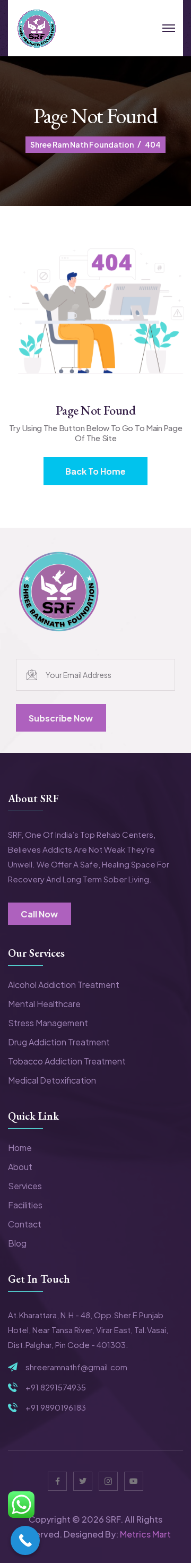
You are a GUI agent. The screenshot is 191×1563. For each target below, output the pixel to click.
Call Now (39, 914)
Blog (17, 1243)
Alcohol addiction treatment (63, 984)
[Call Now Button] (25, 1540)
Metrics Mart (145, 1534)
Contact (24, 1224)
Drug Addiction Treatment (59, 1041)
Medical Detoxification (52, 1080)
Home (20, 1147)
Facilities (25, 1204)
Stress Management (48, 1022)
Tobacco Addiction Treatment (67, 1061)
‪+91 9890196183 (55, 1407)
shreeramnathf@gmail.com (76, 1367)
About (20, 1166)
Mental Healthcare (44, 1003)
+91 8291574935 (55, 1387)
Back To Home (95, 471)
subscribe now (61, 718)
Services (25, 1185)
